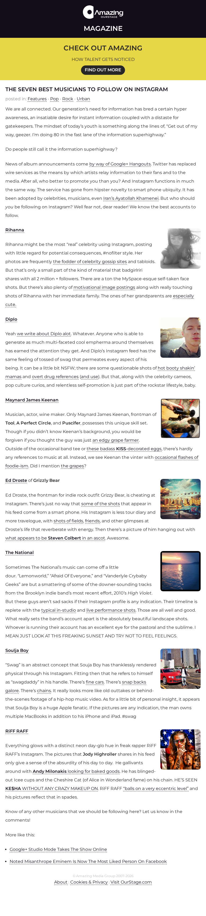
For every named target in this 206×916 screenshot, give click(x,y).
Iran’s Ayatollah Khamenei (131, 198)
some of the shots (100, 503)
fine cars (95, 682)
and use (89, 376)
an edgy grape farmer (116, 440)
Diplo (11, 319)
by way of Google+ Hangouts (120, 164)
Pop (54, 98)
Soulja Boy (16, 650)
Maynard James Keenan (31, 399)
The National (19, 552)
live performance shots (110, 610)
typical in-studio (58, 610)
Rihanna (14, 229)
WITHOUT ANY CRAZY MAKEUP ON (51, 788)
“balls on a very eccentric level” (156, 788)
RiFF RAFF (16, 731)
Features (37, 98)
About (61, 882)
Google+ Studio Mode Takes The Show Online (58, 849)
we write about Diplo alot (44, 333)
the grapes (72, 465)
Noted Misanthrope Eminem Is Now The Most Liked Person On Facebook (88, 861)
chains (44, 690)
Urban (83, 98)
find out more (103, 69)
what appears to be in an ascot (55, 538)
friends (92, 520)
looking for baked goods (76, 771)
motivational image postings (104, 287)
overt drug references (55, 376)
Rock (67, 98)
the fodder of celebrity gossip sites (90, 261)
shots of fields (68, 520)
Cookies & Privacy (89, 882)
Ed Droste (16, 480)
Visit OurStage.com (131, 882)
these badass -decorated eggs (124, 448)
